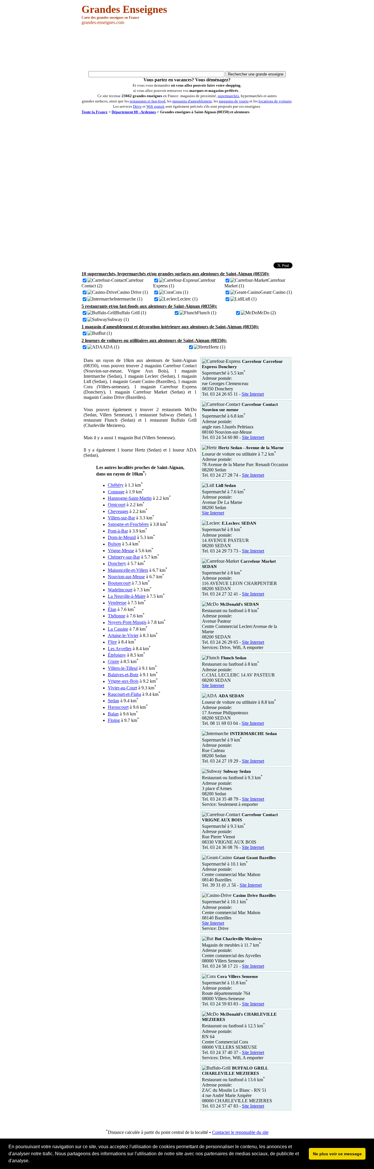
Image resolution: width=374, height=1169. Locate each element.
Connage (116, 491)
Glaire (113, 661)
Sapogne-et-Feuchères (128, 524)
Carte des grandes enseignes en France (110, 18)
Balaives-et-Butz (123, 674)
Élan (112, 609)
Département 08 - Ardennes (134, 112)
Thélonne (116, 615)
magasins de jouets (234, 101)
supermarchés (228, 96)
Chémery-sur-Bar (124, 557)
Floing (114, 720)
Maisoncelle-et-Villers (128, 570)
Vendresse (117, 602)
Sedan (113, 700)
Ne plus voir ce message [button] (337, 1153)
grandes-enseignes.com (103, 22)
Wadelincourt (120, 589)
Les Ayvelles (119, 648)
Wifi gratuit (155, 106)
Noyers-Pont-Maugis (127, 622)
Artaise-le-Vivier (123, 635)
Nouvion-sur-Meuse (126, 576)
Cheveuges (118, 511)
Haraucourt (118, 707)
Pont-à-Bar (118, 530)
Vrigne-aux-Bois (123, 681)
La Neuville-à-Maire (127, 596)
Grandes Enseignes (124, 9)
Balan (113, 713)
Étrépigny (117, 655)
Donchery (117, 563)
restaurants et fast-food (147, 101)
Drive (137, 106)
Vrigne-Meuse (121, 550)
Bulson (114, 544)
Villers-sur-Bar (121, 517)
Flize (112, 642)
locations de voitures (275, 101)
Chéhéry (116, 485)
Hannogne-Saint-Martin (130, 498)
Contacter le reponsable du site (240, 1132)
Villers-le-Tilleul (123, 668)
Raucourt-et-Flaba (124, 694)
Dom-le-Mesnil (122, 537)
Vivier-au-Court (122, 687)
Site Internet (253, 394)
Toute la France (95, 112)
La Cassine (118, 628)
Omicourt (116, 504)
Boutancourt (119, 583)
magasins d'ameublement (192, 101)
